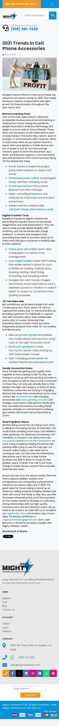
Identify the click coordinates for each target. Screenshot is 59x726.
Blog (4, 605)
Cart (4, 602)
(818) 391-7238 (24, 29)
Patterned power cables (24, 178)
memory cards (44, 209)
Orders (6, 623)
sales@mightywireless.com (25, 664)
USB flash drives (19, 209)
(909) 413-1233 (26, 657)
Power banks (17, 166)
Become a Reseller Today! (22, 4)
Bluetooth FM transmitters (36, 440)
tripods (32, 335)
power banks (35, 358)
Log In (5, 627)
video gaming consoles (34, 399)
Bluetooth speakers (21, 346)
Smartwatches (24, 396)
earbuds (14, 197)
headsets (36, 194)
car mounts (9, 440)
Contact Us (8, 609)
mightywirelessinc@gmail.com (19, 519)
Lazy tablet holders (21, 261)
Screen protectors (20, 186)
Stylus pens (16, 249)
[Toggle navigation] (52, 4)
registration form (16, 513)
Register (6, 598)
